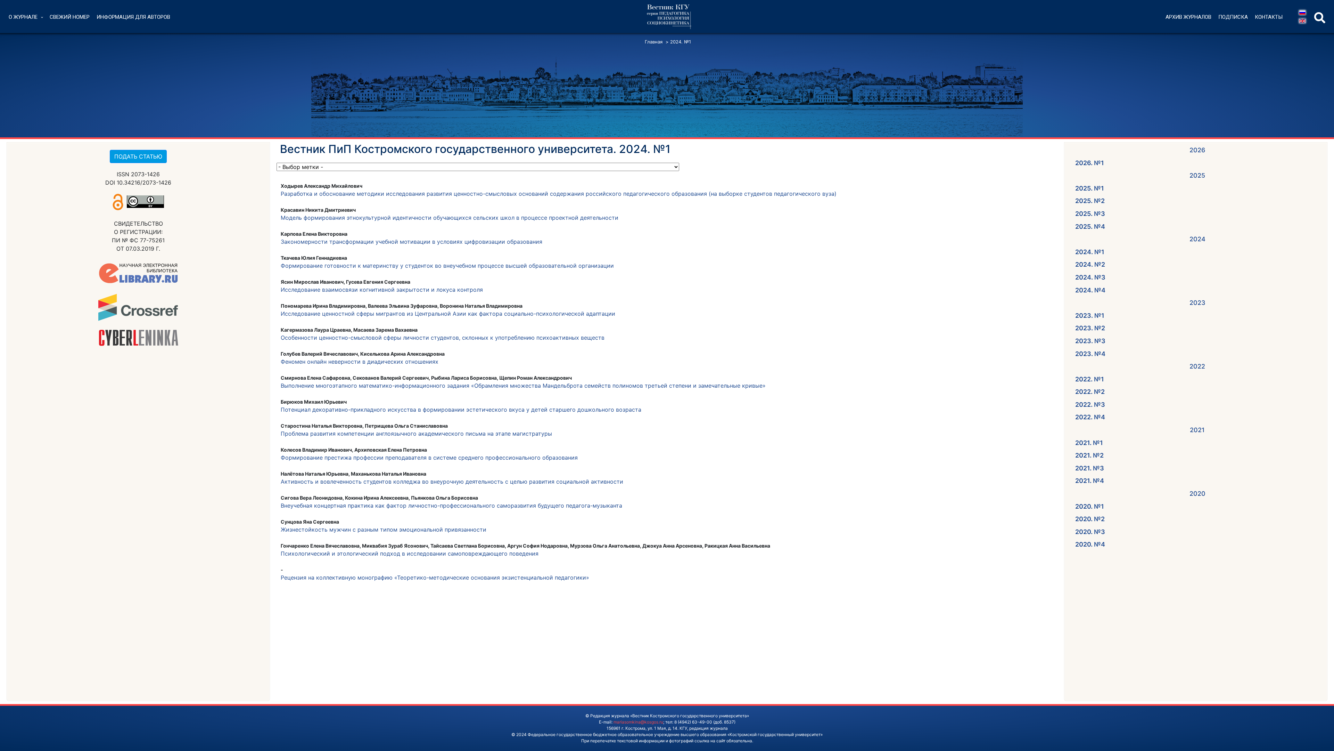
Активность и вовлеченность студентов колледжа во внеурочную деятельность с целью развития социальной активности (452, 481)
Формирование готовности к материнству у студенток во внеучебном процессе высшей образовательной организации (447, 265)
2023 (1197, 302)
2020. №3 (1090, 531)
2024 (1197, 239)
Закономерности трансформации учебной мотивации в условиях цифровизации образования (411, 241)
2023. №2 (1090, 328)
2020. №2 (1090, 519)
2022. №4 (1090, 417)
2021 (1197, 430)
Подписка (1233, 17)
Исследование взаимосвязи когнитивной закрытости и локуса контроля (382, 289)
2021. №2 (1089, 455)
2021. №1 (1089, 442)
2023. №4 (1090, 353)
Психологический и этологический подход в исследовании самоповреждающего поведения (409, 553)
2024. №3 (1090, 277)
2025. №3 (1090, 213)
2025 (1197, 175)
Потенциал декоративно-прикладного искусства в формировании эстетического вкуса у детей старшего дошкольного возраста (461, 409)
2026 (1197, 150)
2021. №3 (1089, 468)
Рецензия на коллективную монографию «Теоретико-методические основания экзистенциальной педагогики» (435, 577)
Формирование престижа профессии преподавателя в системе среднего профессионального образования (429, 457)
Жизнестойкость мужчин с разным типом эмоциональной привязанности (383, 529)
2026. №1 (1089, 163)
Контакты (1269, 17)
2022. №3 (1090, 404)
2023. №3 (1090, 341)
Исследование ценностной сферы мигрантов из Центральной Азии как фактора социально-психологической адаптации (448, 313)
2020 (1197, 493)
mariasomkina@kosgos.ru (638, 722)
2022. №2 (1090, 391)
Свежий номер (70, 17)
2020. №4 (1090, 544)
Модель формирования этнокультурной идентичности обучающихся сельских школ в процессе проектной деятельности (449, 217)
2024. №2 (1090, 264)
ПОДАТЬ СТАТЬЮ (138, 156)
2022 (1197, 366)
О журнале (23, 17)
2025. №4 (1090, 226)
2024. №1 (1089, 252)
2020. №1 (1089, 506)
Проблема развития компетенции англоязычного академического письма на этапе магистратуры (416, 433)
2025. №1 (1089, 188)
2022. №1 (1089, 379)
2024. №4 (1090, 290)
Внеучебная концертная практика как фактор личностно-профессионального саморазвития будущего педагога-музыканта (451, 505)
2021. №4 (1089, 480)
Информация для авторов (133, 17)
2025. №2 (1090, 200)
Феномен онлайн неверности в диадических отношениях (359, 361)
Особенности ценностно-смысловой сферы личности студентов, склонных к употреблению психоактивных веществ (442, 337)
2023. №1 (1089, 315)
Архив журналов (1188, 17)
